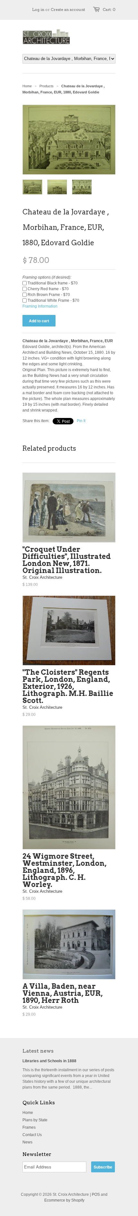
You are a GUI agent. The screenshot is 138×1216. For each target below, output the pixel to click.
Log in (38, 9)
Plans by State (34, 1120)
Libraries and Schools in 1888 (49, 1061)
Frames (29, 1127)
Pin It (81, 421)
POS (96, 1194)
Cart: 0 (109, 9)
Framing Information (39, 306)
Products (46, 86)
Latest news (38, 1051)
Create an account (68, 9)
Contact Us (32, 1135)
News (27, 1142)
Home (27, 1112)
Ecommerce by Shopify (64, 1200)
